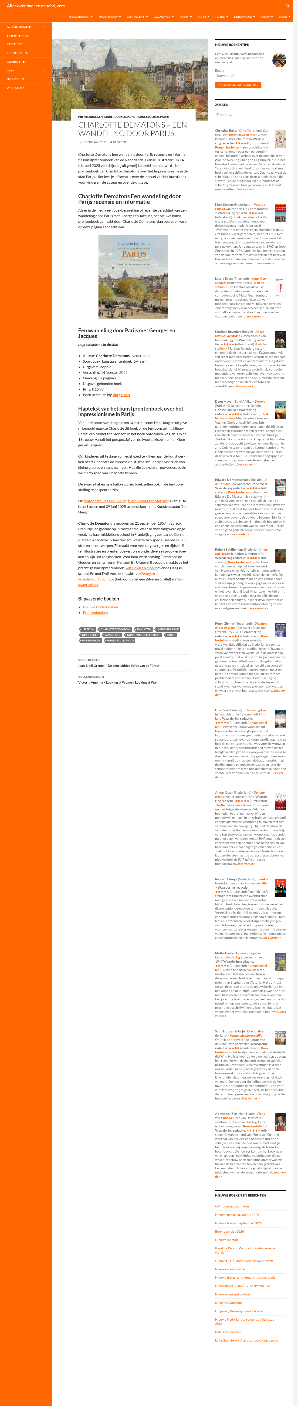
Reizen (265, 16)
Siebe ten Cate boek (229, 1303)
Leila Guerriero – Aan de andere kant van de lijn (249, 1340)
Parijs (164, 116)
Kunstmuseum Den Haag (143, 634)
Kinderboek (90, 634)
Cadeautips (14, 44)
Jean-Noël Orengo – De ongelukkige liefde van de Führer (119, 663)
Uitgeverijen (15, 79)
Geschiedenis (136, 16)
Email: (219, 70)
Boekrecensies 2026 (229, 1231)
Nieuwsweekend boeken (232, 1294)
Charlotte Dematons (116, 629)
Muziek (220, 16)
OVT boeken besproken (232, 1206)
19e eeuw (88, 629)
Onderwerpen (16, 61)
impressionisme (168, 629)
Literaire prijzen (18, 52)
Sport (283, 16)
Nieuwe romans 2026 (230, 1269)
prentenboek (91, 640)
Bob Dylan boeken (228, 1332)
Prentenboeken (90, 116)
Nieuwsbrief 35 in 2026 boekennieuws (243, 1286)
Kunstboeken (148, 116)
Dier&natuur (243, 16)
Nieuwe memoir (226, 1240)
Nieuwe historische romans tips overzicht (245, 1277)
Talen (10, 70)
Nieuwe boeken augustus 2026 (237, 1215)
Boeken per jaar (18, 35)
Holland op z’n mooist (141, 568)
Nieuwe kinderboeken (100, 607)
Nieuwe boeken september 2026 (238, 1223)
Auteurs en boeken (19, 26)
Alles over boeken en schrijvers (36, 5)
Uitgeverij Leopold (120, 640)
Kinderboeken (108, 16)
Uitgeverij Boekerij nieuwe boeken (239, 1311)
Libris (125, 394)
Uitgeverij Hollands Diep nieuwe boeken (244, 1261)
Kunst (202, 16)
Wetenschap (15, 87)
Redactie (120, 142)
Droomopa (106, 579)
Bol (115, 394)
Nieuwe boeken (79, 16)
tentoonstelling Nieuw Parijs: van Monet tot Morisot (126, 501)
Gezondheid (162, 16)
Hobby (184, 16)
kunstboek (113, 634)
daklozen (144, 629)
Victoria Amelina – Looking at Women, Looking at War (117, 679)
